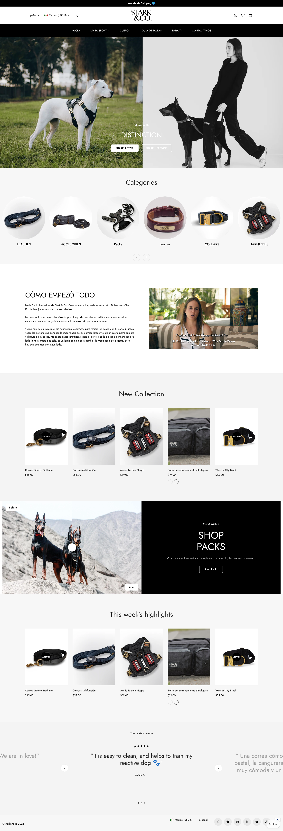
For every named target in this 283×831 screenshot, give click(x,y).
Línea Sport (98, 30)
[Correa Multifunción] (94, 436)
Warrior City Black (225, 470)
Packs (24, 244)
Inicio (76, 30)
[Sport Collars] (117, 217)
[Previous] (136, 257)
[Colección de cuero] (70, 217)
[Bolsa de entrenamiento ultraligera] (189, 436)
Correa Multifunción (84, 470)
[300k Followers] (228, 822)
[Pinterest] (218, 822)
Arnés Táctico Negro (132, 470)
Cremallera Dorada (170, 482)
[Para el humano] (259, 217)
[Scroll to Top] (276, 813)
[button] (250, 15)
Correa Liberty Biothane (39, 470)
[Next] (146, 257)
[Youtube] (257, 822)
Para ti (176, 30)
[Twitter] (247, 822)
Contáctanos (201, 30)
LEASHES (212, 244)
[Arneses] (164, 217)
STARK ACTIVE (124, 148)
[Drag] (72, 547)
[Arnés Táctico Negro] (141, 436)
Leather (71, 244)
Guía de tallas (152, 30)
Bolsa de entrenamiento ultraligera (188, 470)
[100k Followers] (237, 822)
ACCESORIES (259, 244)
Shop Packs (211, 569)
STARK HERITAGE (156, 148)
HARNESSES (165, 244)
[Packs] (23, 217)
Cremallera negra (176, 482)
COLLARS (118, 244)
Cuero (124, 30)
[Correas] (212, 217)
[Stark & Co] (141, 15)
